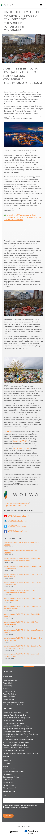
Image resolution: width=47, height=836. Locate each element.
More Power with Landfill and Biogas (16, 742)
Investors (6, 688)
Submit (8, 815)
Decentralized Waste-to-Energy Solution (17, 718)
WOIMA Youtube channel (18, 516)
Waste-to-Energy (9, 691)
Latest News (7, 780)
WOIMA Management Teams (13, 771)
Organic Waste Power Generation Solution (18, 739)
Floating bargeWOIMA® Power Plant (16, 726)
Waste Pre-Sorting (9, 694)
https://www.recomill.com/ (15, 505)
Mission (5, 766)
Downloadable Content (11, 777)
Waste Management (10, 680)
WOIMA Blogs (8, 782)
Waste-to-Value (8, 699)
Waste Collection (9, 697)
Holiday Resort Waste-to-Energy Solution (17, 729)
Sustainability (7, 686)
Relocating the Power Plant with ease (16, 748)
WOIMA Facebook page (18, 531)
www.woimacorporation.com (16, 503)
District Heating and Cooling (13, 720)
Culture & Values (9, 769)
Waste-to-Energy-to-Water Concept (15, 712)
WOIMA (7, 432)
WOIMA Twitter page (17, 526)
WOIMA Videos (8, 785)
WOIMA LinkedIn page (17, 521)
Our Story (6, 763)
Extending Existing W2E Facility (14, 723)
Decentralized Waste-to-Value (13, 702)
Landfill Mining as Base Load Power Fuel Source (20, 734)
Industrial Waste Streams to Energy (15, 715)
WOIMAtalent (7, 774)
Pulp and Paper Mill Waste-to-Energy (16, 745)
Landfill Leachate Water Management (16, 731)
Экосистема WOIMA (21, 441)
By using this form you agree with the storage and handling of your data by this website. (21, 806)
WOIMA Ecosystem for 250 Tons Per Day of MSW (20, 753)
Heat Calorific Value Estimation (14, 705)
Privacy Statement (9, 788)
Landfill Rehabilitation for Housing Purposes (18, 737)
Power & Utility (8, 683)
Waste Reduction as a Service (13, 750)
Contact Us (7, 760)
